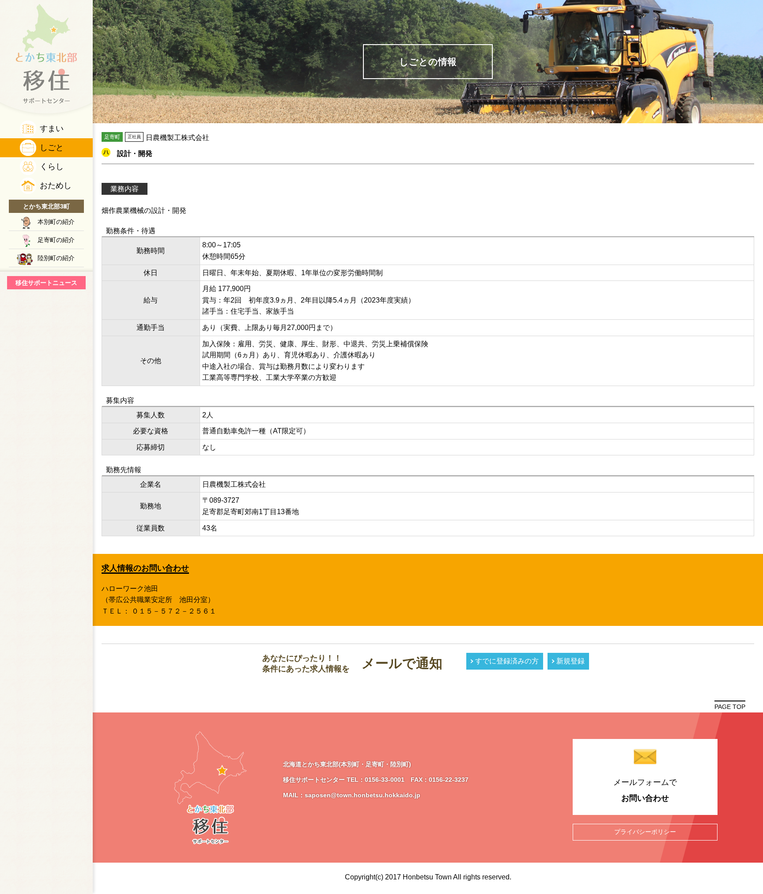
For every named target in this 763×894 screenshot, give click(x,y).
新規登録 (570, 661)
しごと (52, 147)
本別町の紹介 (56, 221)
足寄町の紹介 (56, 239)
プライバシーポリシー (645, 831)
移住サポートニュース (46, 282)
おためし (56, 185)
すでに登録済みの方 (507, 661)
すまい (52, 128)
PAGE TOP (729, 706)
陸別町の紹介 (56, 257)
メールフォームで (645, 790)
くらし (52, 166)
